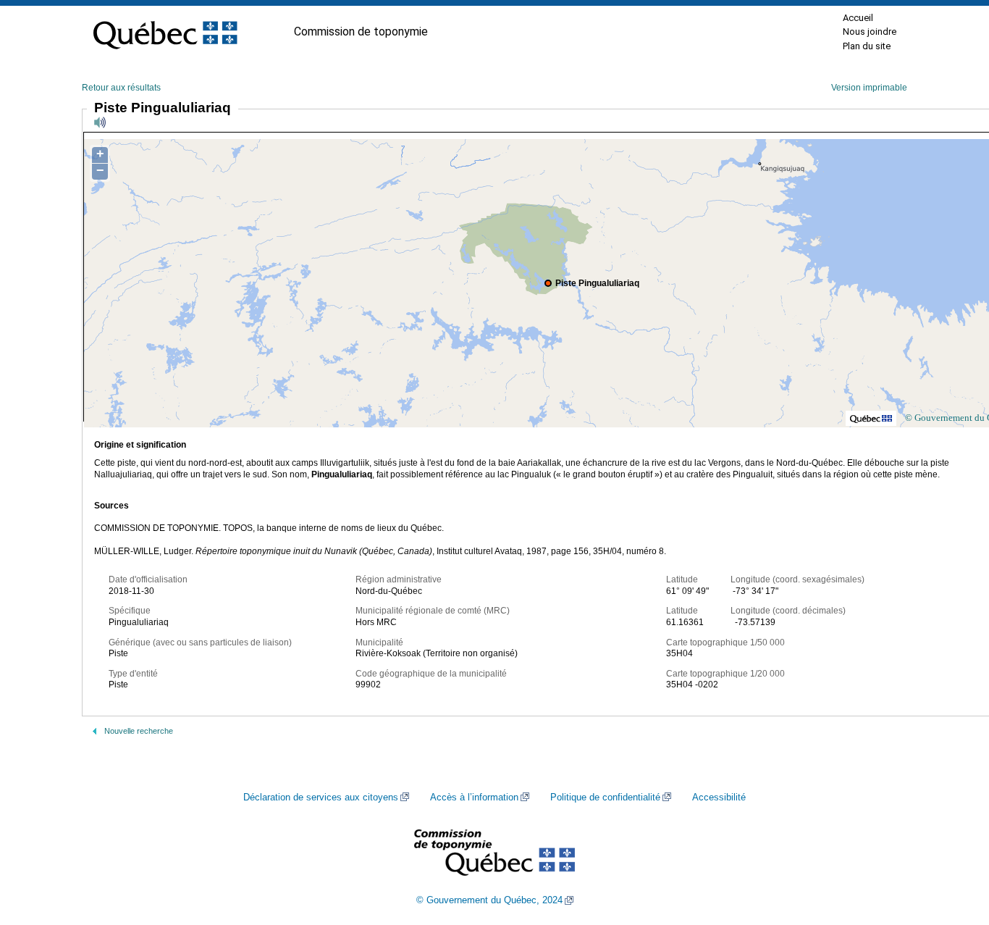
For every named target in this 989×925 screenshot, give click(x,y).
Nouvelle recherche (138, 731)
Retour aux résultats (121, 88)
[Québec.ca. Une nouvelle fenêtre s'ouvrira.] (165, 32)
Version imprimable (869, 88)
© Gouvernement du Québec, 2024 (489, 900)
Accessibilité (719, 797)
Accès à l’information (474, 797)
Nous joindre (869, 31)
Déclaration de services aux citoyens (320, 797)
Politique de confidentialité (605, 797)
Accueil (858, 17)
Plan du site (867, 46)
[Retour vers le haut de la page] (952, 845)
